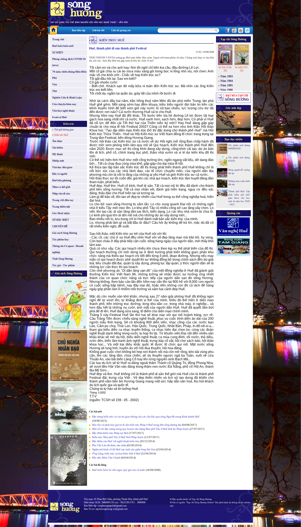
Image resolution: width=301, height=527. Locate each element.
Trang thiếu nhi (61, 206)
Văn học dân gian (62, 167)
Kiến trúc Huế (61, 134)
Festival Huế (59, 117)
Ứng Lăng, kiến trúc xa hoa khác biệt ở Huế (116, 453)
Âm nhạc (57, 141)
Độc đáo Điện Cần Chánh (106, 457)
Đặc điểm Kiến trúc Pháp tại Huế (110, 433)
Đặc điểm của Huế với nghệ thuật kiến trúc (115, 441)
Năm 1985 (226, 85)
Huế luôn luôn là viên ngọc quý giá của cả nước (118, 469)
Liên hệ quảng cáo (121, 30)
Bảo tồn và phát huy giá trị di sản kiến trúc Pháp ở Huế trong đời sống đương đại (136, 424)
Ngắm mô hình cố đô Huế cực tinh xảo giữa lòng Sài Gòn (123, 449)
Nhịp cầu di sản (61, 193)
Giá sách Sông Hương (64, 232)
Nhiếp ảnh (58, 160)
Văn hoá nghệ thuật (63, 110)
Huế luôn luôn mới (63, 45)
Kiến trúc (68, 123)
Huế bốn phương (61, 180)
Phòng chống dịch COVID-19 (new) (69, 62)
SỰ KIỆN (57, 52)
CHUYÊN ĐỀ (60, 226)
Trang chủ (58, 39)
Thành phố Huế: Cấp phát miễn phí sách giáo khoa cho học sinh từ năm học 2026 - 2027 (239, 198)
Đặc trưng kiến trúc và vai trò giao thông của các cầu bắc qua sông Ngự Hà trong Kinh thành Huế (145, 416)
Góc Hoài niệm (61, 213)
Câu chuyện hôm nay (64, 104)
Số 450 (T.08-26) (225, 69)
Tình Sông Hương (62, 258)
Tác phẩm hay (60, 239)
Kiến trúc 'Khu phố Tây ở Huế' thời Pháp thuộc (118, 437)
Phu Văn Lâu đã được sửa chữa (109, 445)
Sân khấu (57, 147)
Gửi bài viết (98, 30)
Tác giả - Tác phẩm (63, 265)
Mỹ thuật (57, 154)
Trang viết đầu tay (63, 200)
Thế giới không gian (64, 129)
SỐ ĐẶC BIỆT (60, 219)
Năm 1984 (226, 80)
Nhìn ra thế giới (61, 186)
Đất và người (59, 173)
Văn (54, 84)
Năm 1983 (226, 76)
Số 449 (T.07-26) (241, 69)
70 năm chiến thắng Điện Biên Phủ (69, 74)
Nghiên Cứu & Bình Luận (67, 97)
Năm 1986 (226, 89)
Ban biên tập (78, 30)
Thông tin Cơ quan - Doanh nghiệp (67, 249)
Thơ (54, 90)
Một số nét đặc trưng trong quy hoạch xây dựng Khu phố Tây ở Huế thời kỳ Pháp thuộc (140, 428)
